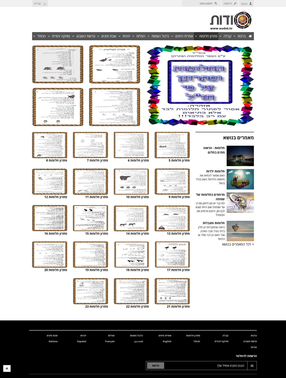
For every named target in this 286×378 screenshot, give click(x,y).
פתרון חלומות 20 (55, 270)
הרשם (155, 365)
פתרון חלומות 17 (178, 270)
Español (81, 341)
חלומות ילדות (210, 177)
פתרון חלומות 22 (137, 306)
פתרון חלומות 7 (97, 160)
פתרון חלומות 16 (55, 233)
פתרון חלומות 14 (137, 233)
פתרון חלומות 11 (96, 197)
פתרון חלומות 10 (137, 197)
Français (110, 341)
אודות (254, 347)
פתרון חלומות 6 (138, 160)
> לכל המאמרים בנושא (238, 244)
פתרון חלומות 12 (55, 197)
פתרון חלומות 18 (137, 270)
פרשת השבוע (85, 36)
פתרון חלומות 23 (96, 306)
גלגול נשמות (160, 36)
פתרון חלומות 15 (96, 233)
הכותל (41, 36)
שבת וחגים (108, 36)
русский (138, 341)
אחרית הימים (184, 36)
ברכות (242, 36)
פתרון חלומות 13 (178, 233)
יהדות (126, 36)
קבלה (227, 36)
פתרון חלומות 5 (179, 160)
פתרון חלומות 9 (179, 197)
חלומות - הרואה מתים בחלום (214, 150)
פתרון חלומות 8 (56, 160)
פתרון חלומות (208, 36)
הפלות (140, 36)
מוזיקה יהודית (61, 36)
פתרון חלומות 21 (178, 306)
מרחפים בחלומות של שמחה (210, 204)
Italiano (53, 341)
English (167, 341)
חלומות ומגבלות (211, 231)
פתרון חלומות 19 (96, 270)
